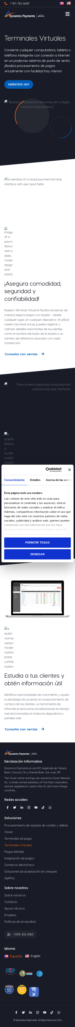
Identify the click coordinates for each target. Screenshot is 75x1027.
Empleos (10, 915)
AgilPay (9, 878)
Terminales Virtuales (18, 845)
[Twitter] (14, 807)
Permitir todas (37, 542)
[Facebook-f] (7, 807)
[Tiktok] (43, 807)
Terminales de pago (18, 838)
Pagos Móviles (14, 851)
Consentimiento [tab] (14, 479)
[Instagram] (29, 807)
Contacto (10, 901)
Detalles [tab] (35, 479)
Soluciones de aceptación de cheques (30, 871)
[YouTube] (36, 807)
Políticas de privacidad (20, 921)
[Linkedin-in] (22, 807)
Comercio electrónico (19, 865)
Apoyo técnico (14, 908)
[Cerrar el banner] (69, 469)
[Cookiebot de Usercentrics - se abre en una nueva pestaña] (46, 469)
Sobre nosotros (14, 895)
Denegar (37, 554)
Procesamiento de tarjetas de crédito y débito (36, 825)
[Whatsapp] (59, 1012)
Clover (8, 832)
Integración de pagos (19, 858)
